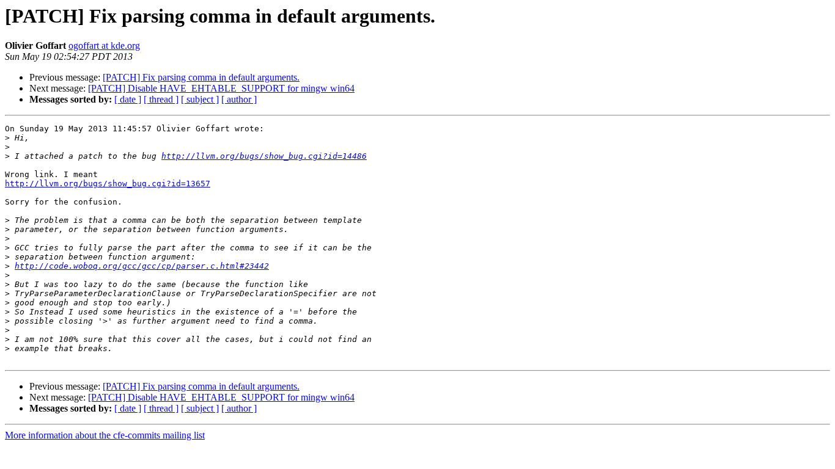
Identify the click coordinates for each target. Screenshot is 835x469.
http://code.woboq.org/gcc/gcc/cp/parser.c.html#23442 (142, 266)
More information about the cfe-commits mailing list (105, 435)
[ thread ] (161, 99)
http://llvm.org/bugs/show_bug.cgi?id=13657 (107, 183)
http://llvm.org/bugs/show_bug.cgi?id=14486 (264, 156)
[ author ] (239, 99)
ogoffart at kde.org (104, 45)
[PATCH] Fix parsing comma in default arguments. (201, 77)
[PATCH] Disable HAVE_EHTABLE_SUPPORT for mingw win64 (221, 88)
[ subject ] (200, 99)
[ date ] (127, 99)
